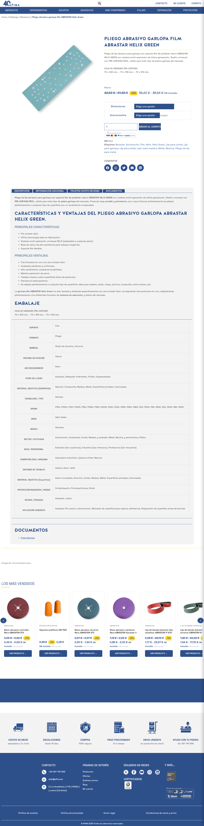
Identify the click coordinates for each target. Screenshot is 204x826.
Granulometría (118, 115)
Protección (190, 10)
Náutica (170, 148)
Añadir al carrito (150, 126)
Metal (161, 148)
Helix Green (158, 144)
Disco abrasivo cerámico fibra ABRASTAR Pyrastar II (123, 631)
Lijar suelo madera (147, 148)
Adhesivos (86, 10)
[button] (99, 3)
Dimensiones (118, 106)
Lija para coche (174, 144)
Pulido (141, 10)
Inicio (4, 17)
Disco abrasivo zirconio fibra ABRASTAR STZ (86, 631)
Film (142, 144)
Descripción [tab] (21, 191)
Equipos (64, 10)
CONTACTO (48, 765)
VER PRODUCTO (17, 653)
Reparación (164, 10)
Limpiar (164, 115)
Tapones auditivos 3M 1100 (53, 630)
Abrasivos (11, 10)
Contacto (161, 3)
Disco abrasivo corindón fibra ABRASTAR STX (16, 631)
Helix (148, 144)
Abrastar (120, 144)
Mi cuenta (179, 3)
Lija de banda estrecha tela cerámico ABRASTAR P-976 (159, 631)
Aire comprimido (115, 10)
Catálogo (13, 17)
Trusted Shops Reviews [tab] (84, 191)
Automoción (132, 144)
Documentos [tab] (114, 191)
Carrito (196, 3)
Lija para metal (128, 148)
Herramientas (38, 10)
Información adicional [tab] (50, 191)
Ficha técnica (28, 537)
